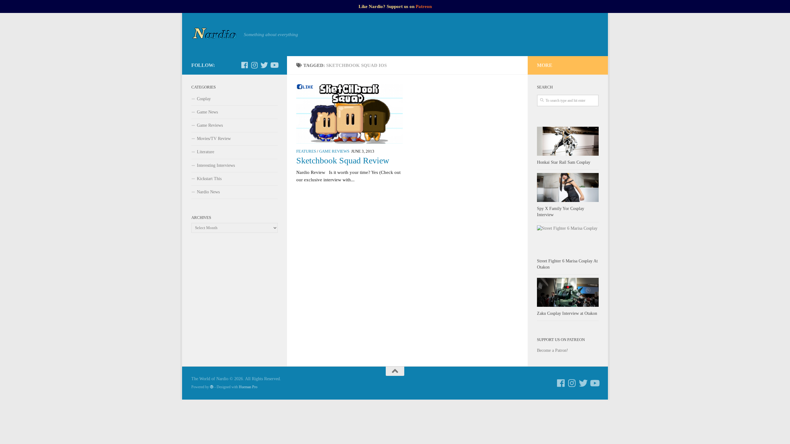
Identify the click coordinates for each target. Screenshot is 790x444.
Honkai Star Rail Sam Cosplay (563, 162)
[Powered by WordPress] (212, 387)
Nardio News (208, 192)
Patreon (424, 6)
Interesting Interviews (216, 165)
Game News (207, 112)
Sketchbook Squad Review (342, 160)
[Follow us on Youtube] (274, 65)
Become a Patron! (552, 350)
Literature (205, 152)
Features (306, 151)
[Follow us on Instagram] (254, 65)
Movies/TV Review (214, 138)
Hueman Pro (248, 387)
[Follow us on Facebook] (244, 65)
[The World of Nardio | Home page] (214, 34)
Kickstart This (209, 178)
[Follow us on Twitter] (264, 65)
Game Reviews (334, 151)
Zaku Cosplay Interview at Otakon (567, 313)
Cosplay (204, 99)
